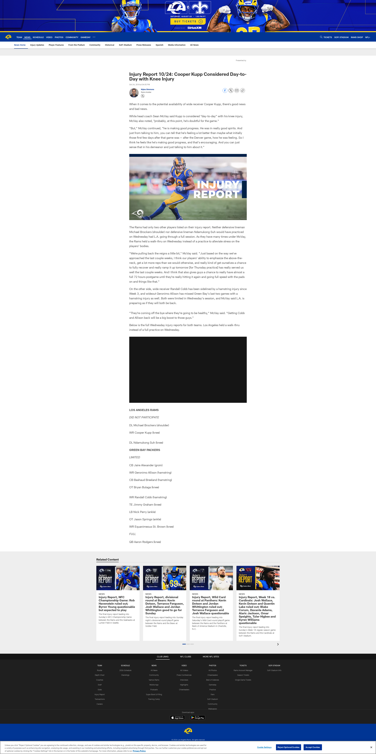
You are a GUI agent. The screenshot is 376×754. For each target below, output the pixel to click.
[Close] (371, 747)
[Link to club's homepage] (8, 36)
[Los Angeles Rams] (188, 731)
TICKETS (243, 665)
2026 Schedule (125, 670)
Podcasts (154, 689)
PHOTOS (212, 665)
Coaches (99, 680)
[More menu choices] (94, 37)
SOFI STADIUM (274, 665)
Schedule (125, 665)
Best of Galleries (212, 680)
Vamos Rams (154, 680)
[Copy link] (242, 90)
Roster (99, 670)
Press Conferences (184, 675)
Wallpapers (212, 709)
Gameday (212, 685)
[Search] (321, 37)
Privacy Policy (139, 751)
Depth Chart (99, 675)
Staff (100, 685)
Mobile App (154, 685)
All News (154, 670)
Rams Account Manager (243, 670)
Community (154, 675)
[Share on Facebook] (225, 92)
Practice (212, 689)
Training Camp (154, 699)
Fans (212, 694)
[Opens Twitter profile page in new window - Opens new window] (143, 96)
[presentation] (278, 644)
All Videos (184, 670)
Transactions (100, 699)
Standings (125, 675)
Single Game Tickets (243, 680)
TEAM (99, 665)
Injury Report (100, 694)
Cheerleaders (184, 689)
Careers (100, 704)
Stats (100, 689)
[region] (188, 747)
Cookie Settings (264, 747)
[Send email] (236, 92)
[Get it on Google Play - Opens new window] (197, 719)
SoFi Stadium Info (274, 670)
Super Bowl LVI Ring (154, 694)
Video (184, 665)
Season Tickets (243, 675)
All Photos (213, 670)
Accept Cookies (313, 747)
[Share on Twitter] (231, 92)
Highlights (184, 685)
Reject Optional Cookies (288, 747)
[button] (188, 369)
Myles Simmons (147, 89)
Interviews (184, 680)
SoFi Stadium (212, 699)
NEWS (154, 665)
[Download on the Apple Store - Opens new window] (177, 717)
